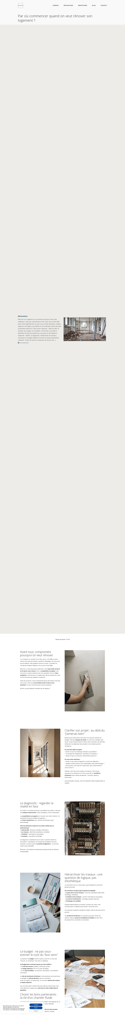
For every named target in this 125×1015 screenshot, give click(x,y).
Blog (94, 5)
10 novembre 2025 (24, 342)
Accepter (36, 1004)
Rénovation (23, 316)
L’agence (56, 5)
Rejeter (36, 1008)
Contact (104, 5)
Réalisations (68, 5)
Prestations (82, 5)
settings (22, 1009)
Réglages (36, 1011)
